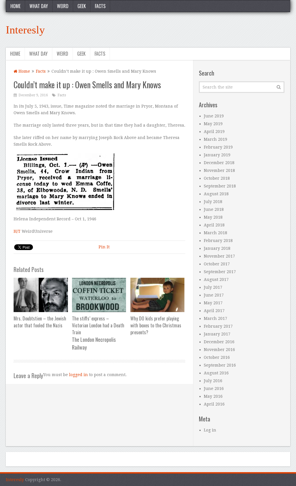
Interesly (25, 30)
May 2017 (213, 303)
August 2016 (216, 373)
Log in (210, 430)
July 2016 (213, 380)
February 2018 (218, 240)
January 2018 (217, 248)
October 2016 (217, 357)
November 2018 (219, 170)
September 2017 (220, 271)
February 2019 (218, 147)
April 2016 (214, 404)
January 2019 (217, 155)
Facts (100, 6)
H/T (18, 231)
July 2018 (213, 201)
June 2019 (214, 116)
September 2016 (220, 365)
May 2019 (213, 123)
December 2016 (219, 341)
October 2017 (217, 264)
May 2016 (213, 396)
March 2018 (215, 232)
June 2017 (214, 295)
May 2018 (213, 217)
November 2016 (219, 349)
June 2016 (214, 388)
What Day (38, 6)
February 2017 (218, 326)
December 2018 (219, 162)
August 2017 (216, 279)
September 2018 (220, 186)
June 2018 (214, 209)
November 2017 (219, 256)
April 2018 (214, 225)
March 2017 (215, 318)
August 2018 (216, 194)
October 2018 (217, 178)
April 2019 (214, 131)
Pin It (104, 247)
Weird (63, 6)
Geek (81, 6)
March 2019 (215, 139)
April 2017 (214, 310)
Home (15, 6)
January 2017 (217, 334)
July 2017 (213, 287)
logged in (78, 374)
